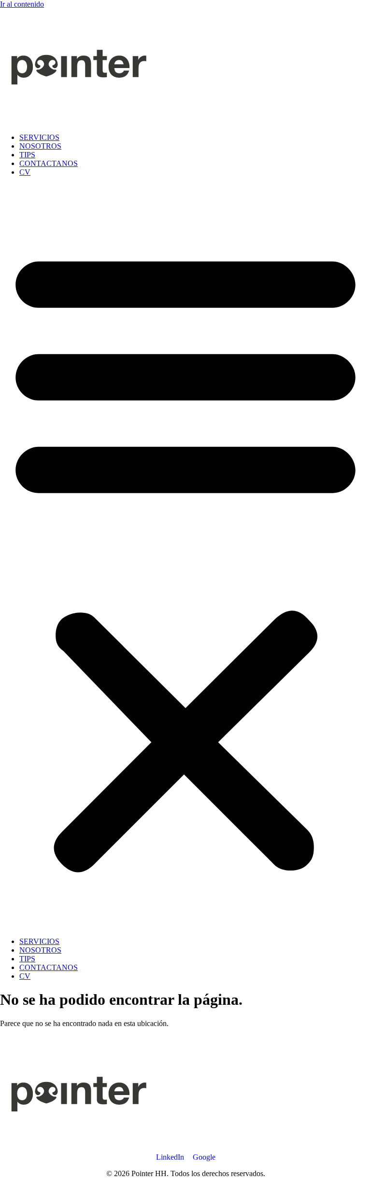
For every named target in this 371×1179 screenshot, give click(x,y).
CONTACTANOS (48, 163)
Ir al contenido (22, 4)
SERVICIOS (39, 137)
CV (24, 172)
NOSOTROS (40, 146)
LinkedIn (170, 1157)
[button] (185, 556)
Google (204, 1157)
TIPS (27, 155)
